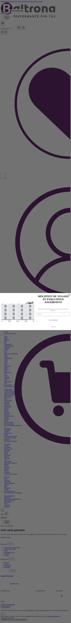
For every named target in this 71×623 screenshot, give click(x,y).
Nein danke (53, 326)
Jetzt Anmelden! (53, 320)
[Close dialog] (69, 295)
